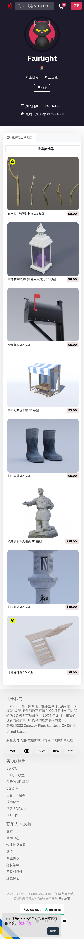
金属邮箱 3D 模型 (19, 345)
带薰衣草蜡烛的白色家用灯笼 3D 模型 (32, 279)
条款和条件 (14, 871)
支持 (9, 831)
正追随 (51, 77)
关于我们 (14, 699)
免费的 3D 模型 (17, 782)
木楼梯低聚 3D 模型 (20, 672)
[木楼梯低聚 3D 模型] (43, 642)
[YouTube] (64, 922)
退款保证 (12, 878)
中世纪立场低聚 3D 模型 (23, 410)
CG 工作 (12, 815)
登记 (76, 6)
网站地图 (64, 899)
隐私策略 (12, 865)
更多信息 (25, 923)
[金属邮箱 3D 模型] (43, 314)
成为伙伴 (12, 802)
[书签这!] (72, 204)
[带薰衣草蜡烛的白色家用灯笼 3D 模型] (43, 249)
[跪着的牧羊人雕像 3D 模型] (43, 511)
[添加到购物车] (64, 204)
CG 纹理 (12, 788)
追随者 (32, 77)
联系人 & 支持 (18, 824)
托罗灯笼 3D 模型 (19, 607)
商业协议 (12, 858)
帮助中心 (12, 838)
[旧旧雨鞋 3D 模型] (43, 446)
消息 (44, 88)
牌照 (9, 851)
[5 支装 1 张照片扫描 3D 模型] (43, 183)
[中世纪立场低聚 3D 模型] (43, 380)
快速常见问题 (16, 845)
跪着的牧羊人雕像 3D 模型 (25, 541)
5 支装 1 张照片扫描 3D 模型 (26, 214)
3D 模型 (12, 768)
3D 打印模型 (15, 775)
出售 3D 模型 (15, 795)
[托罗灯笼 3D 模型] (43, 577)
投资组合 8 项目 (22, 137)
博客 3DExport (17, 809)
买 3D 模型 (16, 761)
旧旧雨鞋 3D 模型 (19, 476)
